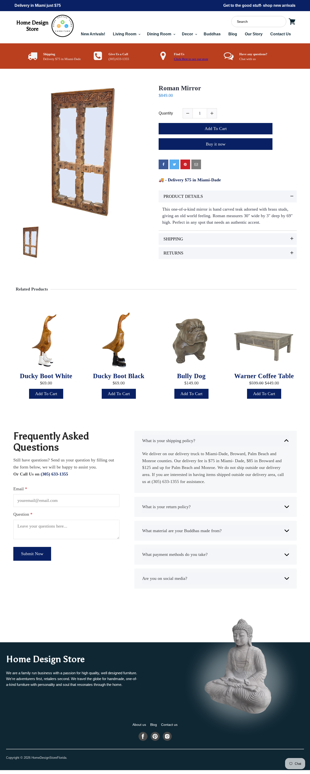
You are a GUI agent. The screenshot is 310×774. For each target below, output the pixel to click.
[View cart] (292, 21)
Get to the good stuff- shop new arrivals (259, 5)
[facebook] (163, 164)
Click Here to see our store (191, 59)
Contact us (169, 725)
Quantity (166, 113)
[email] (196, 164)
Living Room (125, 34)
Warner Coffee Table (264, 376)
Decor (188, 34)
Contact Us (280, 34)
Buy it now (215, 144)
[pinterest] (185, 164)
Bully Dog (191, 376)
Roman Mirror (180, 88)
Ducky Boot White (46, 376)
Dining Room (159, 34)
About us (139, 725)
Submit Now (32, 553)
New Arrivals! (93, 34)
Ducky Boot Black (118, 376)
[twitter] (174, 164)
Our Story (254, 34)
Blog (232, 34)
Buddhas (212, 34)
